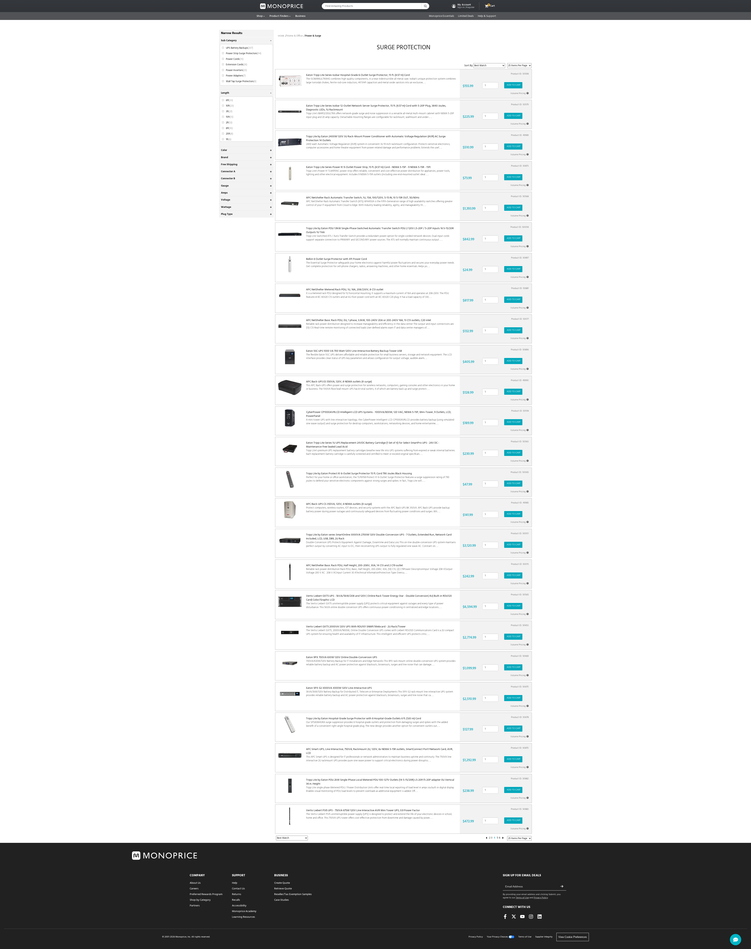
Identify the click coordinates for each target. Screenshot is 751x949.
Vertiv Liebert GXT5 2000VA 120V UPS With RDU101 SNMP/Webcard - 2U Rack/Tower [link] (380, 630)
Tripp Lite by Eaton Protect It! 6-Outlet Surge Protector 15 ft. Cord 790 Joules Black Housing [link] (377, 477)
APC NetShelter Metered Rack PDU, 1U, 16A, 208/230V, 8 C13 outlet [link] (377, 293)
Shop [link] (260, 16)
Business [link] (300, 16)
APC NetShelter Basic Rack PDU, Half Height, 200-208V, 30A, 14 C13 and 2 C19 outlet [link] (379, 569)
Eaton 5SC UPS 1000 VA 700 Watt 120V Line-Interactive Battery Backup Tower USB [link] (379, 354)
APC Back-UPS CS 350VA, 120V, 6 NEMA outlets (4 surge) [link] (378, 507)
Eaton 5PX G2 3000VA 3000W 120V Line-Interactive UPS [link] (379, 691)
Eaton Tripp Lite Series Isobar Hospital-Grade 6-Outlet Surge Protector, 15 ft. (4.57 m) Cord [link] (381, 78)
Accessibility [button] (239, 906)
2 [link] (489, 838)
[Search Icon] (425, 6)
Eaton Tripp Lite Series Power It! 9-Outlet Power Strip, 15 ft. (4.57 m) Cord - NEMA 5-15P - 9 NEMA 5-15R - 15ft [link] (378, 171)
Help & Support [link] (487, 16)
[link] (281, 6)
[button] (462, 6)
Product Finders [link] (279, 16)
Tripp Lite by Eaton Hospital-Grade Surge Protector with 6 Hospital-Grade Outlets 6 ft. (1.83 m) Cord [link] (377, 722)
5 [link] (497, 838)
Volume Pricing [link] (519, 93)
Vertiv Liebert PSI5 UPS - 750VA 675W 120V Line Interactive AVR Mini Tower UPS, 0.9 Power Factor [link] (379, 814)
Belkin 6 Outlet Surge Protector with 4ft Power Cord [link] (380, 262)
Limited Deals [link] (466, 16)
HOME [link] (281, 36)
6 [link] (499, 838)
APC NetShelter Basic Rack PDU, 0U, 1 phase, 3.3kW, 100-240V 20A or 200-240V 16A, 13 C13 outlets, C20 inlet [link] (380, 324)
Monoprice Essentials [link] (441, 16)
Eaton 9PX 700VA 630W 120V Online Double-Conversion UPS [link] (380, 661)
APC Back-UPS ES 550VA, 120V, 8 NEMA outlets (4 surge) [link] (380, 385)
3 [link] (491, 838)
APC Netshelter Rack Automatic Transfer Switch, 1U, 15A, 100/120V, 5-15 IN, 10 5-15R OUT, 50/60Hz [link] (379, 201)
